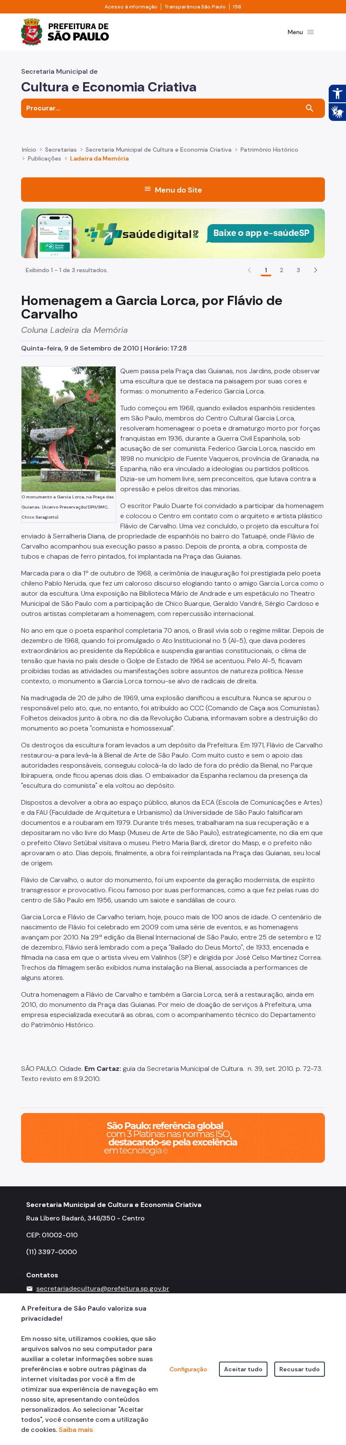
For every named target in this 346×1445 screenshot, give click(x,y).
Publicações (44, 158)
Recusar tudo (299, 1369)
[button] (315, 270)
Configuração (188, 1369)
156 (237, 6)
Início (29, 149)
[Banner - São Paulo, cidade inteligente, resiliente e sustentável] (173, 1137)
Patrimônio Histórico (269, 149)
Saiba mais (76, 1429)
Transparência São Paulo (195, 6)
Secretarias (61, 149)
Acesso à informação (131, 6)
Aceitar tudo (243, 1369)
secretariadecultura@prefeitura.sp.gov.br (102, 1288)
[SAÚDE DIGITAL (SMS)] (173, 232)
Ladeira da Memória (99, 158)
